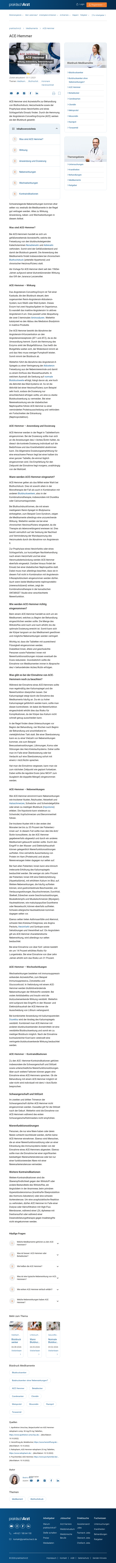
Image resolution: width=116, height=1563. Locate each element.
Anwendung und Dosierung (32, 161)
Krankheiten (74, 169)
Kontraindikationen (28, 193)
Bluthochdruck (34, 81)
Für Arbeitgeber (98, 15)
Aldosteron (49, 365)
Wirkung (23, 150)
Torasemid (16, 1412)
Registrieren (97, 5)
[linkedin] (28, 1526)
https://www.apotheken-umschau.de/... (25, 1435)
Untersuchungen (76, 164)
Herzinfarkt (23, 926)
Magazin (75, 15)
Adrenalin (48, 245)
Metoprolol (17, 1404)
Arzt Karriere (66, 1524)
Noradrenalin (32, 245)
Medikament (22, 81)
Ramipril (50, 1404)
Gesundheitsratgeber (56, 1335)
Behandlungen (75, 175)
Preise (46, 1538)
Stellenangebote (15, 15)
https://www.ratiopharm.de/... (21, 1453)
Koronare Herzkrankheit (48, 83)
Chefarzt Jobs (83, 1543)
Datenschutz (83, 1558)
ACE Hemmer (18, 1388)
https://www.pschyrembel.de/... (46, 1457)
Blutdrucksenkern (26, 493)
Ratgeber (83, 15)
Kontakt (63, 1558)
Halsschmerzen (17, 803)
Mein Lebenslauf (31, 15)
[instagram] (17, 1526)
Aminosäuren (37, 317)
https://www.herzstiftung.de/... (46, 1442)
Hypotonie (49, 807)
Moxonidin (33, 1404)
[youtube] (11, 1526)
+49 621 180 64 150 (22, 1533)
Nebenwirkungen (27, 172)
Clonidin (35, 1396)
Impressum (51, 1558)
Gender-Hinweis (100, 1558)
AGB (72, 1558)
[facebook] (23, 1526)
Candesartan (18, 1396)
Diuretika (13, 1019)
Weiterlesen (16, 1351)
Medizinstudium (67, 1529)
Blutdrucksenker (16, 1341)
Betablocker (37, 1388)
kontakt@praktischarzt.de (25, 1539)
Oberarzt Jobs (83, 1538)
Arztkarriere (64, 15)
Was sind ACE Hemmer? (31, 139)
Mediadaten (48, 1543)
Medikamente (32, 28)
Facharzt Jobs (83, 1533)
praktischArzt (15, 28)
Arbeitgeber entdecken (47, 15)
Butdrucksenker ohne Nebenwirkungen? (30, 1380)
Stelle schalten (50, 1533)
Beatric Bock (28, 1478)
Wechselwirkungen (28, 183)
